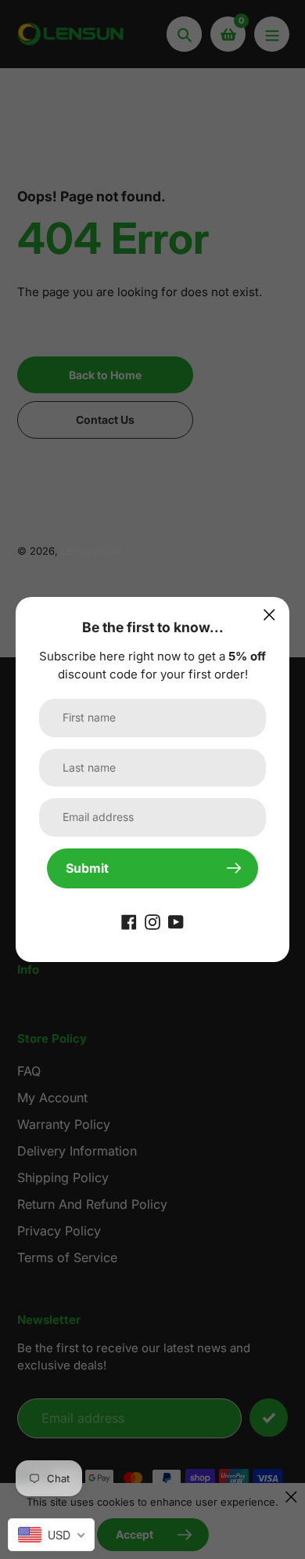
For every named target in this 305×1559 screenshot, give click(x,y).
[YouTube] (176, 921)
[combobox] (51, 1534)
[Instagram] (152, 921)
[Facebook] (129, 921)
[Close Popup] (269, 614)
